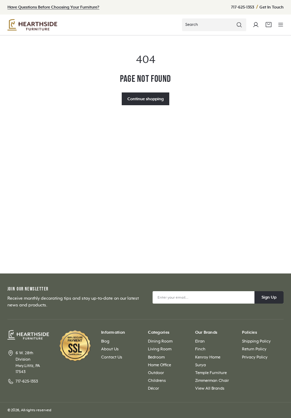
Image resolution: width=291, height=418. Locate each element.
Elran (200, 341)
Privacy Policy (255, 357)
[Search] (239, 24)
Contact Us (111, 357)
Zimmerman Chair (212, 380)
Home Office (159, 365)
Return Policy (254, 349)
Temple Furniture (211, 373)
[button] (281, 25)
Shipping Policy (256, 341)
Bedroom (156, 357)
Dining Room (160, 341)
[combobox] (214, 24)
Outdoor (156, 373)
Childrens (157, 380)
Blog (105, 341)
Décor (153, 388)
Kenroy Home (207, 357)
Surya (200, 365)
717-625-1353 (243, 7)
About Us (110, 349)
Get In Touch (271, 7)
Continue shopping (145, 99)
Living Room (159, 349)
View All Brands (209, 388)
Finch (200, 349)
